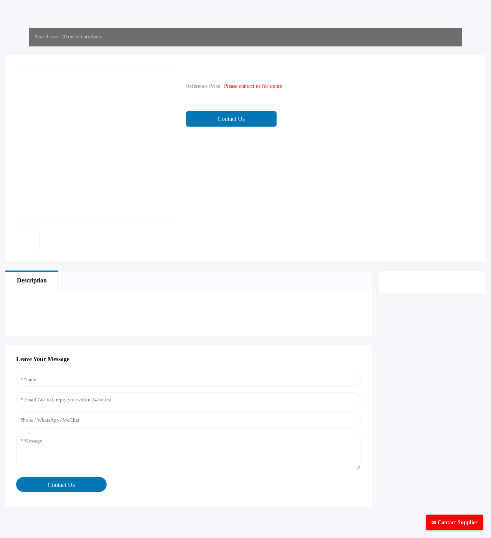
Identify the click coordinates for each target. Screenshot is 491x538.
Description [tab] (32, 280)
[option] (28, 239)
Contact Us (231, 119)
